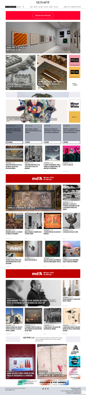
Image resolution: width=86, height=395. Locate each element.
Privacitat (11, 388)
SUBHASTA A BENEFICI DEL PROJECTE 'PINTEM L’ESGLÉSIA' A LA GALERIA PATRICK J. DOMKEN (14, 328)
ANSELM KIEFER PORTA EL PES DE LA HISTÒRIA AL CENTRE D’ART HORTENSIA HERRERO (14, 166)
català (19, 6)
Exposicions (8, 163)
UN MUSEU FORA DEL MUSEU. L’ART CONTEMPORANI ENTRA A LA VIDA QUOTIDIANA (13, 261)
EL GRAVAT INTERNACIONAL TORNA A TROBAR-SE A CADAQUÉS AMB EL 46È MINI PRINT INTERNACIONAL (52, 166)
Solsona (51, 230)
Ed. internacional (11, 6)
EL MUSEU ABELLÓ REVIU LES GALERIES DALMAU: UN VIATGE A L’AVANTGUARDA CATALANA (71, 328)
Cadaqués (51, 163)
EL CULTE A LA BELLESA (68, 165)
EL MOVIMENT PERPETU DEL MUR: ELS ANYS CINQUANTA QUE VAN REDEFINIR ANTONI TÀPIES (33, 328)
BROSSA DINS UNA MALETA (31, 260)
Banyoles (32, 258)
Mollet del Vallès (72, 325)
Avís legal (7, 388)
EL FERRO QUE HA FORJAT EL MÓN (70, 232)
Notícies (26, 163)
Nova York (31, 163)
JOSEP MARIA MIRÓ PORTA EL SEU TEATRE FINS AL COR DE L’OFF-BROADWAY (32, 166)
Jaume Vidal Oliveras (66, 171)
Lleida (68, 258)
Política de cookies (17, 388)
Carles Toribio (8, 266)
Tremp (31, 230)
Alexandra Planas (8, 238)
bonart (7, 171)
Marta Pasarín (65, 305)
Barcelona (70, 163)
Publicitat (23, 388)
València (13, 163)
